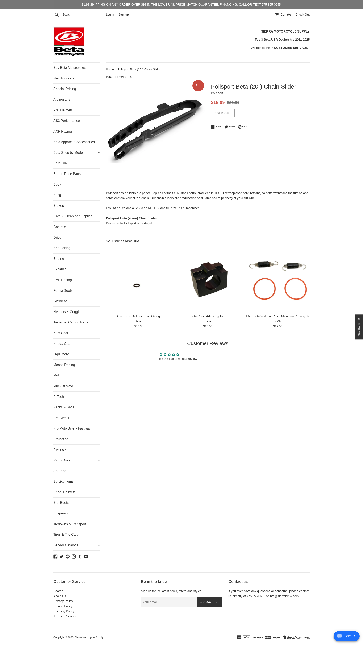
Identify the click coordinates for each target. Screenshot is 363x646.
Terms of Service (65, 616)
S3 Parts (59, 471)
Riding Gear (76, 460)
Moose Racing (64, 365)
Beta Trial (60, 163)
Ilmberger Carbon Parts (70, 322)
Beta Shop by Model (76, 152)
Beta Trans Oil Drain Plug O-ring (138, 316)
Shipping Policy (63, 611)
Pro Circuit (61, 418)
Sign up (124, 14)
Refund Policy (62, 606)
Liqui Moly (61, 354)
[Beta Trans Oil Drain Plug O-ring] (138, 280)
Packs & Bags (63, 407)
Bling (57, 195)
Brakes (58, 205)
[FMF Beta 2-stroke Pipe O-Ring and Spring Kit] (278, 280)
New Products (63, 78)
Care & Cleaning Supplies (72, 216)
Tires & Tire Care (66, 534)
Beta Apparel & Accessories (74, 142)
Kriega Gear (62, 343)
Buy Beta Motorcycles (69, 67)
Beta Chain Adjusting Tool (207, 316)
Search (58, 591)
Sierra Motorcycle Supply (89, 637)
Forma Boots (62, 290)
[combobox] (83, 14)
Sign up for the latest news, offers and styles (171, 591)
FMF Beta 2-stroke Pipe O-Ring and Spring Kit (277, 316)
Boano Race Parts (67, 174)
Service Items (63, 481)
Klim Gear (60, 333)
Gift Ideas (60, 301)
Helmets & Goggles (67, 312)
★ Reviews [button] (359, 327)
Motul (57, 375)
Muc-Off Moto (63, 386)
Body (57, 184)
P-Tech (58, 397)
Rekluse (59, 450)
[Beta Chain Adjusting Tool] (207, 280)
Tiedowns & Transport (69, 524)
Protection (60, 439)
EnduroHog (62, 248)
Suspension (62, 513)
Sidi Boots (61, 502)
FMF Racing (62, 280)
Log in (110, 14)
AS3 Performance (66, 120)
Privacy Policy (63, 601)
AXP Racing (62, 131)
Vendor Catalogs (76, 545)
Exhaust (59, 269)
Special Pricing (64, 89)
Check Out (303, 14)
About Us (59, 596)
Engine (58, 258)
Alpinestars (61, 99)
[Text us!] (346, 637)
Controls (59, 227)
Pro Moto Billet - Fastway (72, 428)
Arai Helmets (63, 110)
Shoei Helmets (64, 492)
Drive (57, 237)
